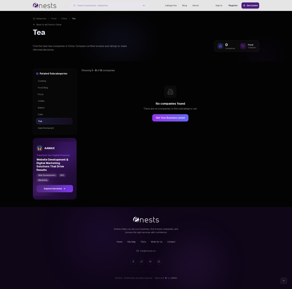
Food (53, 18)
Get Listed (252, 5)
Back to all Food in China (48, 24)
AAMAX (174, 278)
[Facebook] (133, 261)
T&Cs (143, 241)
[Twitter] (142, 261)
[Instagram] (159, 261)
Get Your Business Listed (170, 117)
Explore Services (53, 188)
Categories (41, 18)
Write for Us (156, 241)
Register (233, 5)
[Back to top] (283, 280)
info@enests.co (148, 251)
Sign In (219, 5)
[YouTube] (150, 261)
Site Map (131, 241)
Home (119, 241)
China (64, 18)
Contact (171, 241)
